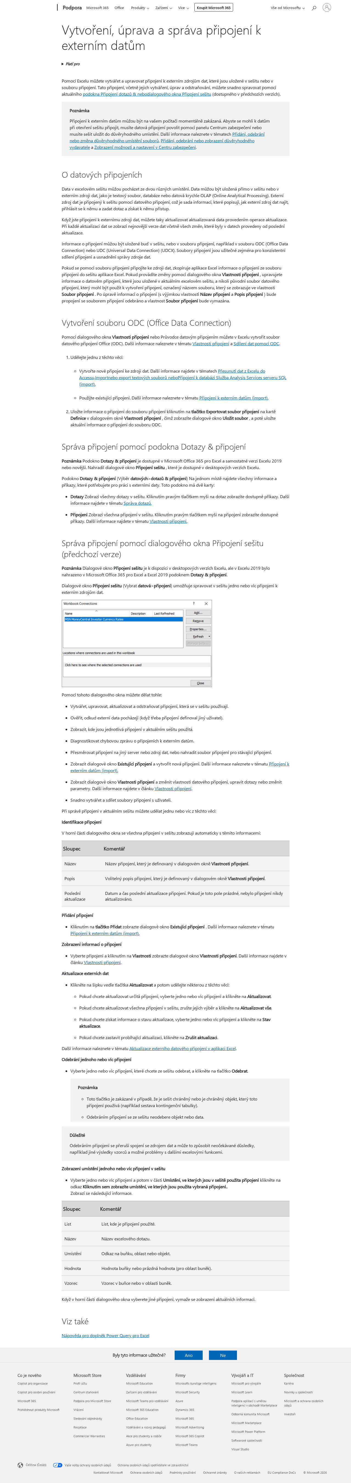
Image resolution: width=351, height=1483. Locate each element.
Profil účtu (80, 1383)
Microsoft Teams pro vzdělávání (147, 1401)
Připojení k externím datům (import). (233, 398)
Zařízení (161, 7)
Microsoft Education (139, 1383)
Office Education (137, 1418)
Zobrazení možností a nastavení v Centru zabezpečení (145, 147)
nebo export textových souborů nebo (143, 377)
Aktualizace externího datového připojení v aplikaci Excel (182, 1048)
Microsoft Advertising (190, 1427)
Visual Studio (240, 1449)
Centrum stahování (86, 1392)
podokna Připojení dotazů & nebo (115, 94)
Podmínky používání (183, 1472)
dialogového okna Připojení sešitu (179, 94)
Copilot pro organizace (33, 1383)
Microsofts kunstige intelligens (196, 1383)
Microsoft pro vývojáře (246, 1383)
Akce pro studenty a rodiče (144, 1436)
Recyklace (80, 1427)
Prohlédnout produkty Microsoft (39, 1410)
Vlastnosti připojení (211, 343)
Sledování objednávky (87, 1418)
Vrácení (78, 1410)
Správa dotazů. (138, 503)
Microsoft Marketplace (246, 1423)
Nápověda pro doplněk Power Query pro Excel (105, 1335)
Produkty (138, 7)
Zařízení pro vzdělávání (141, 1392)
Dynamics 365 (185, 1410)
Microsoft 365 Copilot (190, 1436)
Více (181, 7)
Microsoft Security (188, 1392)
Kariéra (289, 1383)
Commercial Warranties (89, 1436)
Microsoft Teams (187, 1445)
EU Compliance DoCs (282, 1472)
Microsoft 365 (97, 7)
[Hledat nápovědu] (314, 7)
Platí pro (73, 63)
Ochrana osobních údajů (146, 1472)
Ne (223, 1355)
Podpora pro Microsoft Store (92, 1401)
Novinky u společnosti (298, 1392)
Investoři (290, 1414)
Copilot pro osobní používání (36, 1392)
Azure (179, 1401)
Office (119, 7)
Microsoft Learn (241, 1392)
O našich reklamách (247, 1472)
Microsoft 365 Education (142, 1410)
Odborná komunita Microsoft (250, 1414)
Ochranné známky (215, 1472)
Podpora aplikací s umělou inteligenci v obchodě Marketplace (254, 1403)
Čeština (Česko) (36, 1465)
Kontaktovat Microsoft (108, 1472)
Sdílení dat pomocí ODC (256, 343)
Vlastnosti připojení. (168, 521)
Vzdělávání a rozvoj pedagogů (146, 1427)
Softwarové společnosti (246, 1440)
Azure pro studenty (138, 1445)
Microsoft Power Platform (248, 1432)
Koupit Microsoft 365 (214, 7)
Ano (189, 1355)
